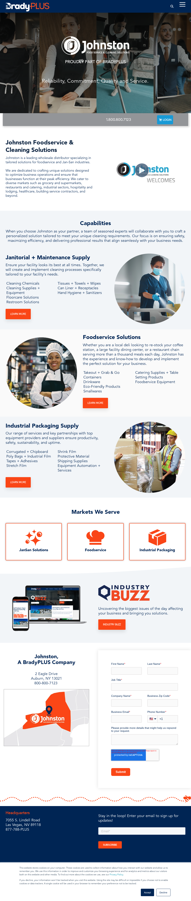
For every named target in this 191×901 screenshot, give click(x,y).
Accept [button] (147, 892)
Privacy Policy (116, 874)
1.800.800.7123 (118, 119)
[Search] (172, 6)
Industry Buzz (112, 624)
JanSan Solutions (33, 550)
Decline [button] (163, 892)
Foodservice (95, 550)
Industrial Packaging (157, 550)
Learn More (18, 314)
